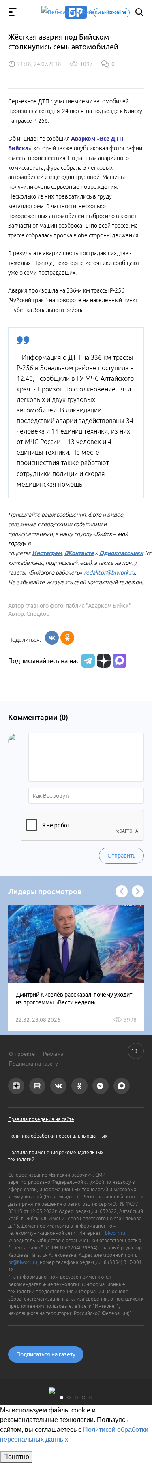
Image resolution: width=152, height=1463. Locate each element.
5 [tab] (90, 1397)
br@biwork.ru (22, 1262)
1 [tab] (61, 1397)
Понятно (16, 1456)
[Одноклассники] (67, 638)
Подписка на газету (33, 1063)
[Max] (119, 661)
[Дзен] (103, 661)
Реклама (53, 1053)
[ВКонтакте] (52, 638)
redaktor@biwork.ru (109, 572)
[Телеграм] (87, 661)
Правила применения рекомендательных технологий (55, 1156)
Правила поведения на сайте (41, 1119)
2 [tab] (69, 1397)
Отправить (121, 855)
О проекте (22, 1053)
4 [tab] (83, 1397)
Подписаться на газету (45, 1354)
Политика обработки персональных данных (57, 1135)
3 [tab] (76, 1397)
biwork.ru (115, 1233)
